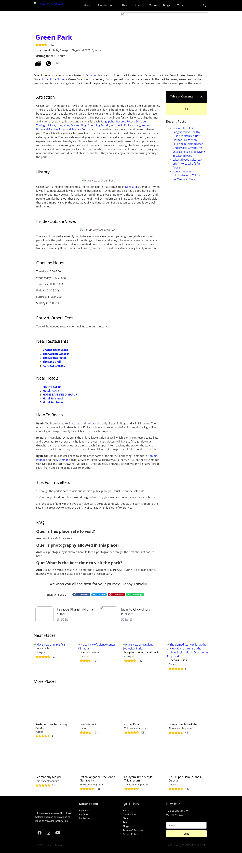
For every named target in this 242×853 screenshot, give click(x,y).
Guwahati (74, 423)
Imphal (40, 460)
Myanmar (62, 460)
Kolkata (91, 423)
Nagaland (131, 187)
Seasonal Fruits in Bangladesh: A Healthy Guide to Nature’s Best (187, 132)
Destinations (106, 5)
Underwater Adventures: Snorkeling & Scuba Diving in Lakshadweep (189, 151)
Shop (124, 5)
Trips (180, 5)
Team (153, 5)
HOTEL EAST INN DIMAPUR (60, 394)
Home (88, 5)
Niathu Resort (52, 386)
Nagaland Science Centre (74, 129)
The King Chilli (52, 361)
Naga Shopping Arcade (95, 125)
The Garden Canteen (56, 354)
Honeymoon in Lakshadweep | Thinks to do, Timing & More (188, 175)
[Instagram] (48, 833)
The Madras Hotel (54, 358)
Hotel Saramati (53, 398)
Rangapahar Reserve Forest (117, 121)
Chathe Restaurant (55, 350)
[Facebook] (39, 833)
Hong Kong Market (68, 125)
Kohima (152, 456)
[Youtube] (58, 833)
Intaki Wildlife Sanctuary (125, 125)
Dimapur (91, 75)
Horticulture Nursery (54, 79)
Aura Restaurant (54, 365)
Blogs (167, 5)
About (139, 5)
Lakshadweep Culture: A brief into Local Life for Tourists (187, 163)
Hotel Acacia (51, 390)
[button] (204, 5)
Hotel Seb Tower (53, 402)
